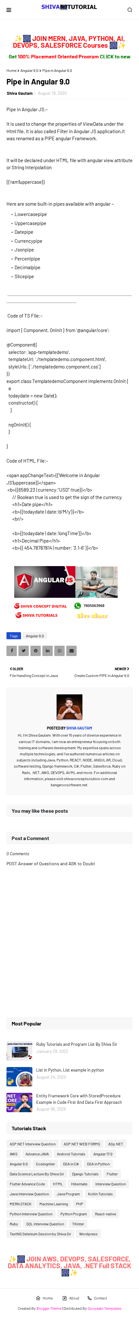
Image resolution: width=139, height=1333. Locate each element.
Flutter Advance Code (27, 1183)
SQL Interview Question (45, 1223)
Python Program (73, 1213)
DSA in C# (71, 1163)
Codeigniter (45, 1163)
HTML (58, 1183)
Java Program (68, 1193)
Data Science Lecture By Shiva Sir (37, 1173)
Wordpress (88, 1233)
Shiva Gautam (20, 93)
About (74, 1298)
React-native (105, 1213)
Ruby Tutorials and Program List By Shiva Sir (76, 1044)
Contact (100, 1298)
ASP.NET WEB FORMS (82, 1144)
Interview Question (110, 1183)
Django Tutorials (85, 1173)
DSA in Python (98, 1163)
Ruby (14, 1223)
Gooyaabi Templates (105, 1308)
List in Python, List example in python (70, 1070)
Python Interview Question (31, 1213)
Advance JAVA (37, 1154)
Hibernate (79, 1183)
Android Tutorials (71, 1154)
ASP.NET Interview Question (33, 1144)
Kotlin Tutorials (100, 1193)
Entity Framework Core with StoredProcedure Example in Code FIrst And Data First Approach (79, 1099)
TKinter (78, 1223)
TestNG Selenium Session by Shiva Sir (40, 1233)
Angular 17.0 (102, 1154)
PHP (79, 1203)
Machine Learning (53, 1203)
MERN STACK (20, 1203)
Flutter (112, 1173)
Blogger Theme (49, 1308)
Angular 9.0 (29, 70)
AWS (13, 1154)
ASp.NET (115, 1144)
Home (11, 70)
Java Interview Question (29, 1193)
